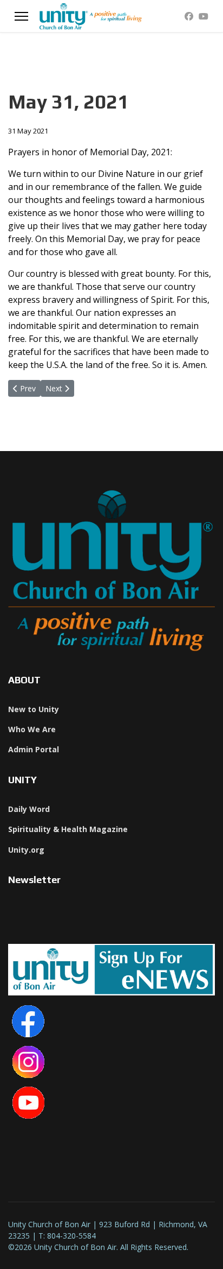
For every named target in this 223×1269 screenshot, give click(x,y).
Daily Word (29, 809)
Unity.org (26, 850)
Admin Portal (33, 749)
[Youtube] (203, 16)
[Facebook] (189, 16)
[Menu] (21, 16)
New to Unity (33, 709)
